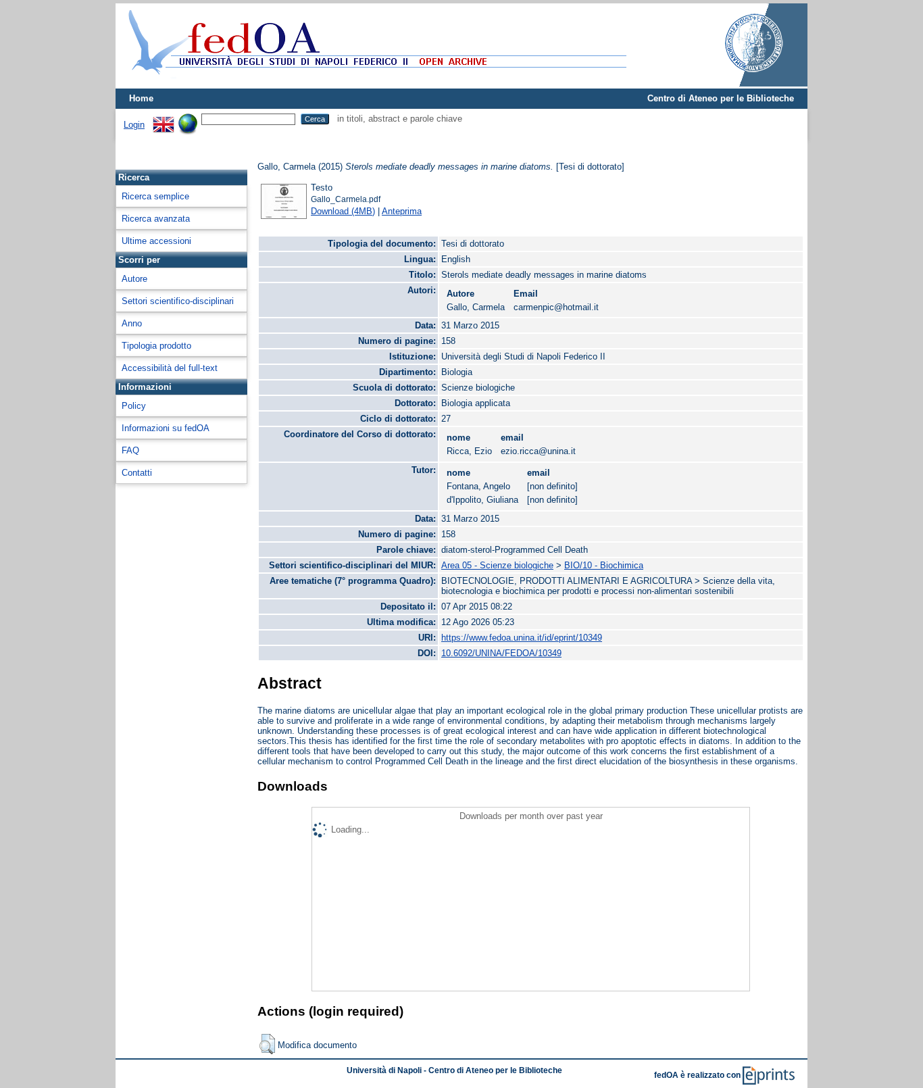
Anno (132, 323)
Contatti (137, 473)
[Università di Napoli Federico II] (739, 83)
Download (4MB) (343, 211)
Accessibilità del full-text (170, 368)
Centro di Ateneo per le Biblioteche (720, 98)
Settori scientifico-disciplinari (178, 301)
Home (141, 98)
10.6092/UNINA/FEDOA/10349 (501, 653)
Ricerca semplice (155, 196)
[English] (163, 119)
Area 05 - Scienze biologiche (497, 565)
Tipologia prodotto (156, 346)
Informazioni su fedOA (165, 428)
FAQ (130, 450)
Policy (134, 406)
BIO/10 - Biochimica (603, 565)
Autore (134, 279)
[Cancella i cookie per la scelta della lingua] (188, 119)
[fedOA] (374, 83)
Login (134, 125)
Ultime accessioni (156, 241)
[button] (267, 1044)
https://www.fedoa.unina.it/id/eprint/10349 (521, 638)
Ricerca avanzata (156, 219)
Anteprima (402, 211)
